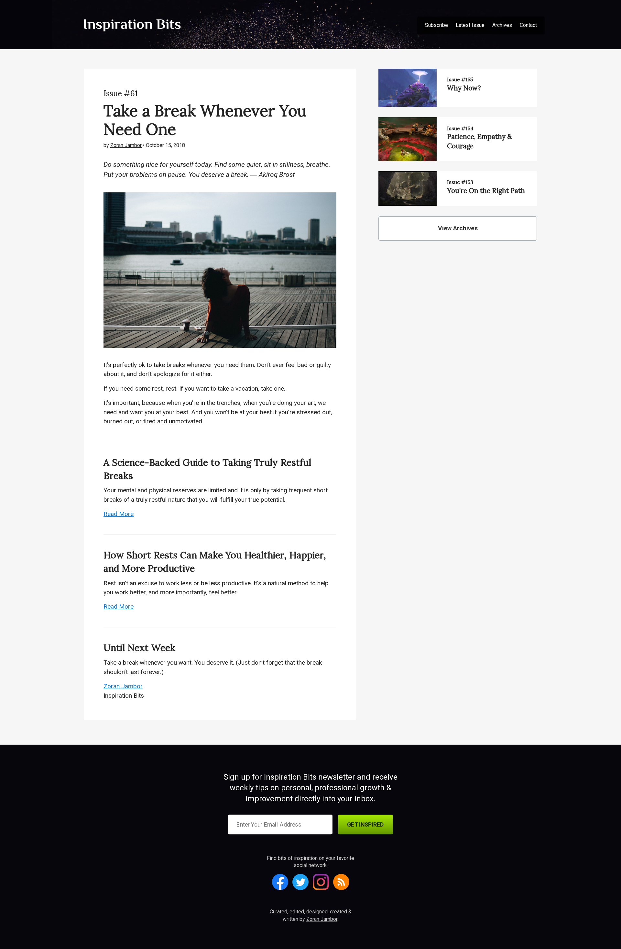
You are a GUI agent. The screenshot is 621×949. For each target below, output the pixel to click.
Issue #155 (460, 79)
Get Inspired (365, 824)
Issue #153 (460, 182)
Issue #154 (460, 128)
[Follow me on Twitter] (300, 882)
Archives (502, 25)
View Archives (458, 228)
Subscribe (436, 25)
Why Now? (464, 88)
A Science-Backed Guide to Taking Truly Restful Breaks (207, 468)
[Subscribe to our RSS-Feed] (341, 882)
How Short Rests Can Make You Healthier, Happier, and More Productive (215, 561)
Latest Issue (470, 25)
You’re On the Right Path (486, 190)
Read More (119, 514)
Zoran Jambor (126, 145)
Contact (528, 25)
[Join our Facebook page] (280, 882)
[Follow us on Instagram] (321, 882)
